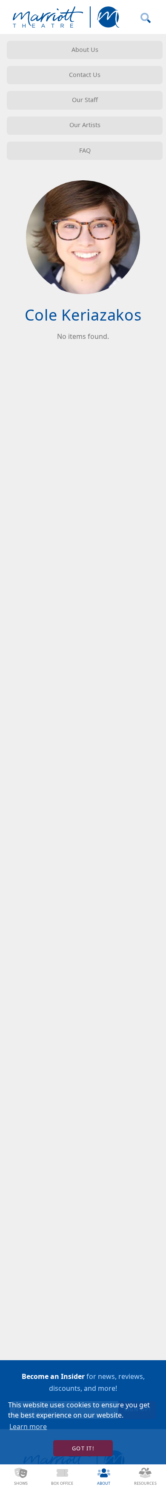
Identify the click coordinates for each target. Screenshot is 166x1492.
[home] (64, 17)
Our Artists (84, 125)
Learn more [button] (28, 1426)
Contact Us (84, 75)
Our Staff (85, 100)
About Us (85, 49)
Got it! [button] (83, 1448)
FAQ (85, 150)
